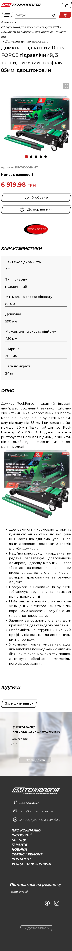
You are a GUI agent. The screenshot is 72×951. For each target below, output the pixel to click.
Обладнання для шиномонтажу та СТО (30, 27)
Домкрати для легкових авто (26, 41)
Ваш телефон (20, 738)
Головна (7, 22)
